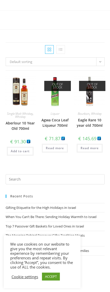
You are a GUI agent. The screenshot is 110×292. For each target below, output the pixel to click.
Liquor (55, 113)
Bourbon (84, 113)
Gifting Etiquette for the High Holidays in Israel (41, 207)
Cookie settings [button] (25, 276)
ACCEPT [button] (51, 276)
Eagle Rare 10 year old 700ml (90, 123)
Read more (55, 148)
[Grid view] (49, 49)
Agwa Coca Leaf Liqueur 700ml (55, 123)
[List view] (60, 49)
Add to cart (20, 151)
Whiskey (20, 117)
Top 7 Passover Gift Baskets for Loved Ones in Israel (45, 226)
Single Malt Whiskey (20, 113)
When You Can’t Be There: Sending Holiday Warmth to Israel (51, 216)
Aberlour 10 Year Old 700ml (20, 126)
